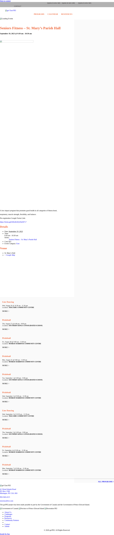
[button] (5, 534)
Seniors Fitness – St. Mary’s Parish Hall (23, 239)
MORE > (5, 311)
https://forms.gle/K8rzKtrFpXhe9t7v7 (13, 222)
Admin (6, 526)
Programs (39, 14)
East (17, 243)
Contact (17, 6)
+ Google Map (9, 255)
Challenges (8, 514)
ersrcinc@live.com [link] (6, 501)
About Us (7, 512)
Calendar (53, 14)
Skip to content (5, 1)
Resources (66, 14)
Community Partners (11, 520)
